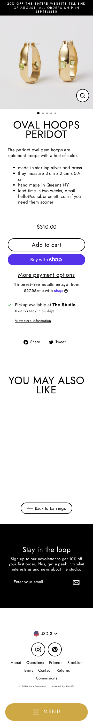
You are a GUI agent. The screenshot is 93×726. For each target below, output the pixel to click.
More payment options (46, 275)
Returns (63, 670)
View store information (33, 321)
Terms (28, 670)
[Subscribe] (75, 582)
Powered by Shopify (63, 686)
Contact (44, 670)
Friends (55, 662)
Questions (35, 662)
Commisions (46, 678)
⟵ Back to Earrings (46, 508)
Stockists (74, 662)
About (16, 662)
